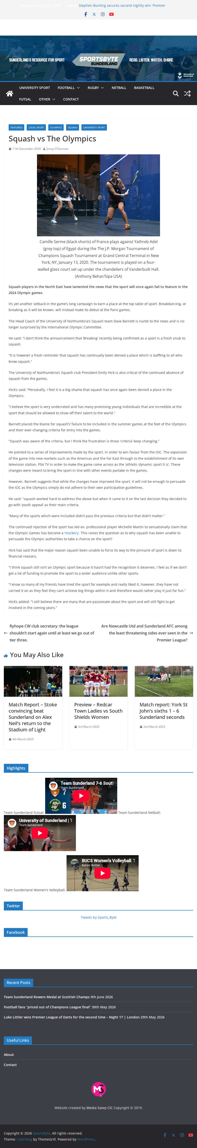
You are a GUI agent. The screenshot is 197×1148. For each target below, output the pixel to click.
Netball (119, 87)
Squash (72, 127)
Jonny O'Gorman (57, 149)
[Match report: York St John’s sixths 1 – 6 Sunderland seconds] (164, 669)
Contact (71, 99)
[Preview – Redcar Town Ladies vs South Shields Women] (98, 669)
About (9, 1054)
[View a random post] (187, 93)
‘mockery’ (71, 533)
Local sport (36, 127)
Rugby (93, 87)
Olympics (56, 127)
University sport (34, 87)
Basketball (144, 87)
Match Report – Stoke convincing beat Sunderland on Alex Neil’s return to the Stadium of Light (33, 717)
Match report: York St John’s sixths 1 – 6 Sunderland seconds (164, 710)
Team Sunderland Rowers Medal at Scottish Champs (47, 997)
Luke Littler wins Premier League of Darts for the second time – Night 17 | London (72, 1017)
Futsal (25, 99)
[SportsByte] (9, 93)
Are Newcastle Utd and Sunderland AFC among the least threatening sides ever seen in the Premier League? (144, 633)
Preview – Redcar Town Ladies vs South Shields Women (98, 710)
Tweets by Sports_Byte (99, 917)
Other (44, 99)
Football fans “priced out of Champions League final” (47, 1007)
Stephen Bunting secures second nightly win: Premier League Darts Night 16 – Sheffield (122, 8)
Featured (16, 127)
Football (66, 87)
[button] (77, 87)
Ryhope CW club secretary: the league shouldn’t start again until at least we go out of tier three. (52, 633)
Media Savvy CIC (99, 1107)
